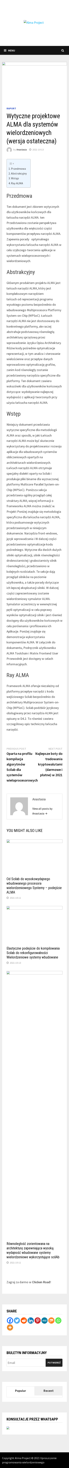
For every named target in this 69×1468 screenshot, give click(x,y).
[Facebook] (10, 1320)
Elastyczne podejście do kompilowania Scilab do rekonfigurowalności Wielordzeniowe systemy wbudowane (33, 952)
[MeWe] (44, 1320)
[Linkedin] (31, 1320)
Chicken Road (41, 1282)
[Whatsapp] (58, 1320)
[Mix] (51, 1320)
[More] (10, 1327)
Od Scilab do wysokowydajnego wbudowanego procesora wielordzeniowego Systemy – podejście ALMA (34, 885)
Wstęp (15, 178)
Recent (49, 1391)
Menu (11, 50)
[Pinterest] (37, 1320)
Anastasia (21, 149)
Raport (11, 108)
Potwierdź (54, 1362)
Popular (20, 1391)
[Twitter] (17, 1320)
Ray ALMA (17, 183)
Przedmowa (18, 168)
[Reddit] (24, 1320)
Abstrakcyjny (19, 173)
